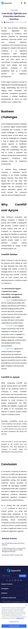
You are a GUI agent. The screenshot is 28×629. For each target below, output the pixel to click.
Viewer (8, 300)
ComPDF (4, 508)
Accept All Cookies (14, 626)
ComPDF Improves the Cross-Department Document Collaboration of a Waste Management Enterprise (14, 550)
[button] (25, 3)
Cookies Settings (14, 621)
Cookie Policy (20, 618)
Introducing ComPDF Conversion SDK (12, 555)
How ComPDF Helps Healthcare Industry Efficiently (13, 544)
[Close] (26, 605)
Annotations (10, 326)
